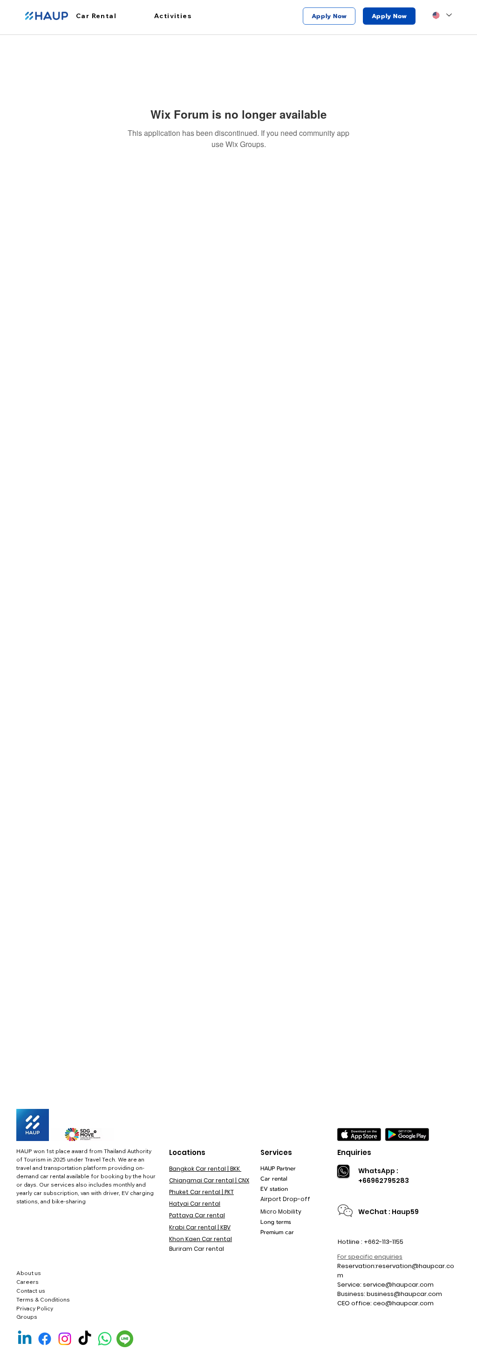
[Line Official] (124, 1338)
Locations (187, 1152)
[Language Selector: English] (442, 15)
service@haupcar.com (398, 1284)
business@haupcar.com (404, 1293)
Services (276, 1152)
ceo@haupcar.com (403, 1303)
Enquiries (354, 1152)
